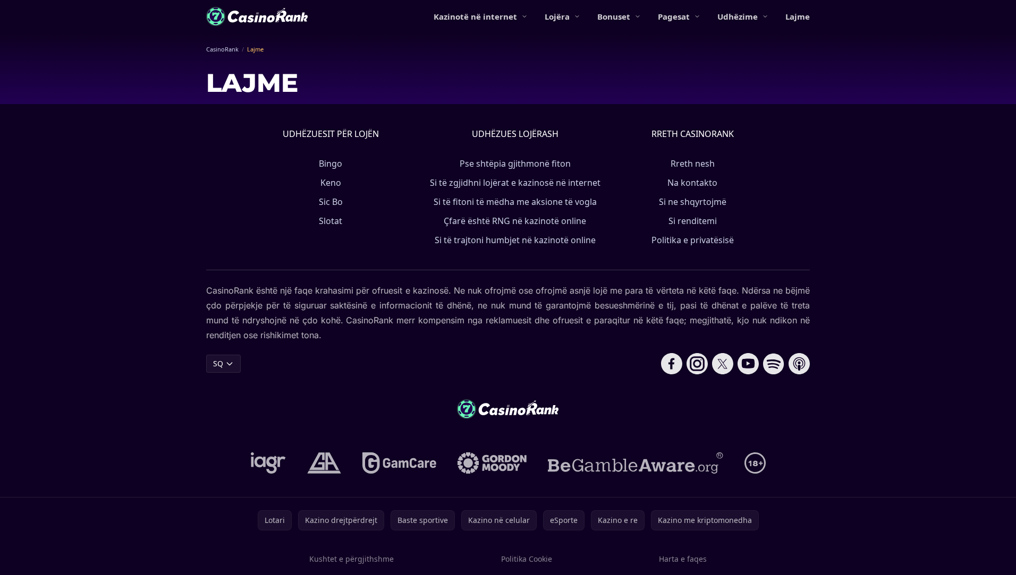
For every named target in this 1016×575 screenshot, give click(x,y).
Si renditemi (692, 221)
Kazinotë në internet (475, 16)
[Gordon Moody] (492, 463)
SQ (218, 363)
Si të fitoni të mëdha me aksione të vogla (515, 202)
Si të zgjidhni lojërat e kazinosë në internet (515, 182)
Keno (330, 182)
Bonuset (613, 16)
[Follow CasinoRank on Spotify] (773, 363)
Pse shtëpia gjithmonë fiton (515, 163)
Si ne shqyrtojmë (692, 202)
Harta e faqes (683, 559)
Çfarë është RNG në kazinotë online (515, 221)
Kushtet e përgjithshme (351, 559)
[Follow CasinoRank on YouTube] (748, 363)
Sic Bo (331, 202)
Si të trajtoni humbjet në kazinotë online (515, 240)
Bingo (330, 163)
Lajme (797, 16)
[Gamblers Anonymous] (324, 463)
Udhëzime (737, 16)
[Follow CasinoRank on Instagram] (697, 363)
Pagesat (674, 16)
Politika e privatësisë (692, 240)
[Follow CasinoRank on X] (722, 363)
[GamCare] (399, 463)
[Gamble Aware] (635, 463)
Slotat (330, 221)
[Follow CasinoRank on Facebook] (671, 363)
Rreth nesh (693, 163)
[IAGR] (268, 463)
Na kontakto (692, 182)
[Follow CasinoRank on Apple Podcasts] (799, 363)
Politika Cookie (526, 559)
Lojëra (557, 16)
